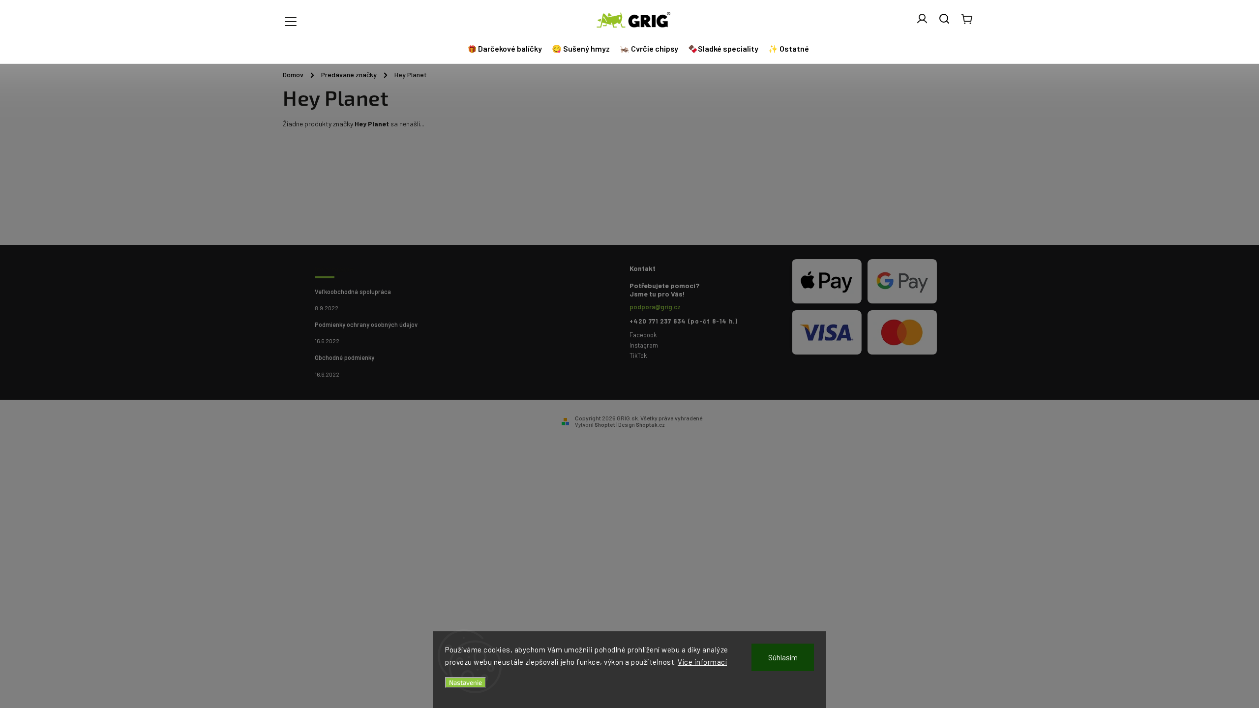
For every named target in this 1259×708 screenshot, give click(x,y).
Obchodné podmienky (344, 357)
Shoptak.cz (650, 424)
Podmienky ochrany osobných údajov (366, 324)
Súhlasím (783, 657)
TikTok (638, 355)
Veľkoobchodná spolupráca (353, 291)
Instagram (644, 345)
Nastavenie (465, 682)
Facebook (643, 335)
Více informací (702, 661)
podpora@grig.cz (655, 307)
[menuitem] (506, 48)
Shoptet (605, 424)
